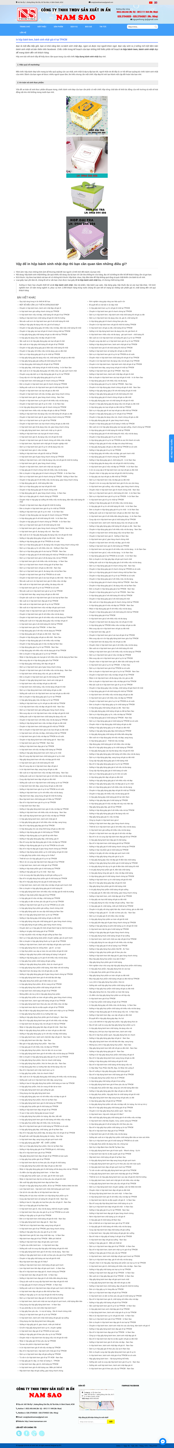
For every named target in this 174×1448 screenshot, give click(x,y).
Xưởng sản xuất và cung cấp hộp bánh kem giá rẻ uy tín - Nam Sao (114, 1362)
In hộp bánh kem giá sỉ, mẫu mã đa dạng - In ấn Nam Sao (111, 552)
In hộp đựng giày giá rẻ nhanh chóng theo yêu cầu (108, 321)
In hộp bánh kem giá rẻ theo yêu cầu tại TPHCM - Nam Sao (111, 1368)
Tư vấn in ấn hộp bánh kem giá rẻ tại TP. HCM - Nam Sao (41, 1357)
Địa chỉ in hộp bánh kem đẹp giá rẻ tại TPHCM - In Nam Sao (112, 1332)
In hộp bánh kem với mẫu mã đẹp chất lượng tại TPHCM (41, 749)
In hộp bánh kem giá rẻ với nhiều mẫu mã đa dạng (108, 1134)
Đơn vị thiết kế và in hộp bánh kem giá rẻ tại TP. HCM (109, 1223)
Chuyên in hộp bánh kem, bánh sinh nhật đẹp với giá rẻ (40, 308)
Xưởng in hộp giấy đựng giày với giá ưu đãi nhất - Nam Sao (42, 538)
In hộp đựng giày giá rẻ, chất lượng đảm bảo (36, 483)
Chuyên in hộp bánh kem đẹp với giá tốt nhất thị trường (40, 505)
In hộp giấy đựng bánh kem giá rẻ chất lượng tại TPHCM (41, 1103)
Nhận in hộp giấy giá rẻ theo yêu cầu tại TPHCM (38, 1341)
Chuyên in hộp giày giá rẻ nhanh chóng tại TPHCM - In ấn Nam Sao (45, 521)
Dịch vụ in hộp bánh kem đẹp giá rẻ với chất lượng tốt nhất (41, 1298)
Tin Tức (103, 27)
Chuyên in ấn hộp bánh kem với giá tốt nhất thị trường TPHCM (112, 324)
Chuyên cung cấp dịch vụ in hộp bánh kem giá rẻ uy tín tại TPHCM (114, 341)
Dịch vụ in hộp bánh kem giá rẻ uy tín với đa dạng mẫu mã (41, 447)
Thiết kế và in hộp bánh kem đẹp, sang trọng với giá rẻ (40, 1225)
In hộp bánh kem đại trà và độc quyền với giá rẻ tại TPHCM (42, 1007)
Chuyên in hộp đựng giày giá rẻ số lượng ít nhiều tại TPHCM (111, 424)
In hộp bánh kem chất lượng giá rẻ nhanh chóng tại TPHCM (42, 381)
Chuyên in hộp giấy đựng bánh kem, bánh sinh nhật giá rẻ (41, 680)
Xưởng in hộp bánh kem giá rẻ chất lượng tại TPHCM (109, 546)
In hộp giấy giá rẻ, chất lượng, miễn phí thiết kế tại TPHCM (111, 906)
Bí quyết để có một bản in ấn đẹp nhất (103, 305)
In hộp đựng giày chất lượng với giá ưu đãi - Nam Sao (109, 708)
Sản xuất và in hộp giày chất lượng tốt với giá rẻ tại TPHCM (42, 344)
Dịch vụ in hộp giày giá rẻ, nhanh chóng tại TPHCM (39, 496)
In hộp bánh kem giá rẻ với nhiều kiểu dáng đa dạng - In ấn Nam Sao (115, 516)
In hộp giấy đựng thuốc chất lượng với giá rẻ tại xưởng (109, 936)
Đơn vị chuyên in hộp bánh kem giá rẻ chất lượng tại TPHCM (42, 677)
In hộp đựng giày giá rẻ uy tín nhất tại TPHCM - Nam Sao (110, 384)
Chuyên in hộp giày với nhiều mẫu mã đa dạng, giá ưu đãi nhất (43, 351)
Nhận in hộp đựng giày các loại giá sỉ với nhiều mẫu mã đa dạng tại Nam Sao (48, 657)
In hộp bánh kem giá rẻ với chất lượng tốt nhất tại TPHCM (110, 348)
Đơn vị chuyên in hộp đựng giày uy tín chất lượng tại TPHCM (112, 704)
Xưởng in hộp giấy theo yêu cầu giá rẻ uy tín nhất (38, 1232)
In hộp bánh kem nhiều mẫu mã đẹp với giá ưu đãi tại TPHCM (43, 410)
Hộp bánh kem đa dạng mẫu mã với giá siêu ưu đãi (39, 971)
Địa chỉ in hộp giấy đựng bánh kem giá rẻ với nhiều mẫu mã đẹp (44, 1020)
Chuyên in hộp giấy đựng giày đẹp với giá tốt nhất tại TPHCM (112, 790)
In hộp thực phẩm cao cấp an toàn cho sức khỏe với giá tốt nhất (43, 951)
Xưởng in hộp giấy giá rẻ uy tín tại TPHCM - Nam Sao (109, 1210)
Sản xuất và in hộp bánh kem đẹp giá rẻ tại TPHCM (39, 601)
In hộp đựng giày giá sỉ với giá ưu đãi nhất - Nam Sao (40, 634)
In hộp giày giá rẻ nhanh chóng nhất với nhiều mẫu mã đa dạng (43, 470)
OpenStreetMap (101, 1409)
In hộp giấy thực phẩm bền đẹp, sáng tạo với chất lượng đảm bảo (113, 1088)
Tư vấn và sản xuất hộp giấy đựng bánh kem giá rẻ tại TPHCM (112, 1170)
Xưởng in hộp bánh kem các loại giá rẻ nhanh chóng (39, 433)
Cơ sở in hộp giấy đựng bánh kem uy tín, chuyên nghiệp (40, 1328)
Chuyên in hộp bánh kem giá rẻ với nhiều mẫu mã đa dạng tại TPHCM (46, 617)
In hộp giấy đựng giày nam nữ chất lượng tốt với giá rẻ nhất (111, 400)
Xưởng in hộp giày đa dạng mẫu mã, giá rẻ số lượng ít (40, 324)
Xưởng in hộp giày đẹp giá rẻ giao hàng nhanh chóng (109, 932)
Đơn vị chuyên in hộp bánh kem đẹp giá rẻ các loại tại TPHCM (112, 1322)
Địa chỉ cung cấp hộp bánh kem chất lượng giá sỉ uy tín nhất (42, 756)
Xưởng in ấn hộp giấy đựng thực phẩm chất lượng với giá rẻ (111, 1055)
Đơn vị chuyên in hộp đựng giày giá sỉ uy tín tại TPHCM (40, 697)
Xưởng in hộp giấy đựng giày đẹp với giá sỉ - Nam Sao (109, 1038)
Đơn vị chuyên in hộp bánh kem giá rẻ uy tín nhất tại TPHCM (42, 508)
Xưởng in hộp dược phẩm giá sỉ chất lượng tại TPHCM (40, 868)
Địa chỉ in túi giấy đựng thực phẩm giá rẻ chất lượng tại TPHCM (43, 878)
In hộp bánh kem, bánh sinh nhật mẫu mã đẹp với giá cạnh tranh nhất (46, 885)
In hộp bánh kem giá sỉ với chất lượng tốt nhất (37, 763)
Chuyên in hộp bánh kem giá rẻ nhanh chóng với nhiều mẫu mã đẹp (45, 440)
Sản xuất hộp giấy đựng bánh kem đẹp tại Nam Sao (39, 1182)
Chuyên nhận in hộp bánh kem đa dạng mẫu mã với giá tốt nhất (43, 1337)
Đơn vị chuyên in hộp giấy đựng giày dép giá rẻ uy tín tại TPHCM (44, 1057)
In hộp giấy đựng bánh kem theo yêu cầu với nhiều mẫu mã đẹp (43, 1004)
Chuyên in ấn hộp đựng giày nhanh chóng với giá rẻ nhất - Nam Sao (114, 387)
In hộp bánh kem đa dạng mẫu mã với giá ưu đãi (107, 642)
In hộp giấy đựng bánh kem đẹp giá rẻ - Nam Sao (38, 1222)
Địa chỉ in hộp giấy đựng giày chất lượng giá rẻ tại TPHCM (111, 1107)
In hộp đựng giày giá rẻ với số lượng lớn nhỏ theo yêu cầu (110, 1124)
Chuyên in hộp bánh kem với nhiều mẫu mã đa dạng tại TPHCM (43, 720)
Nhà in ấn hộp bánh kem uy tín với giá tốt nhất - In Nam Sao (111, 1316)
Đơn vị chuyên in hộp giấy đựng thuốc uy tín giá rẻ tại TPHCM (43, 941)
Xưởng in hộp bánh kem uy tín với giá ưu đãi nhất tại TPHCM (42, 703)
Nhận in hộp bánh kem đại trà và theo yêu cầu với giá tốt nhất (43, 1179)
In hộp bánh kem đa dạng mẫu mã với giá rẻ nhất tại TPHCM (42, 1024)
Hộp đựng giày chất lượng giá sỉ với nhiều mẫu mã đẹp (109, 744)
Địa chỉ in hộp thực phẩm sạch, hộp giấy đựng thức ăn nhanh (112, 1035)
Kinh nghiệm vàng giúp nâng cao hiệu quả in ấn (107, 301)
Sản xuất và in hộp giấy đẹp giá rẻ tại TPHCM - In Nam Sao (111, 1276)
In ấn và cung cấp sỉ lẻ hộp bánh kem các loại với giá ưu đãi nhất (113, 470)
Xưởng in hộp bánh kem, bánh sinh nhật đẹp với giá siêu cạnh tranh (45, 944)
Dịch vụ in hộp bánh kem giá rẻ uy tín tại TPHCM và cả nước (112, 354)
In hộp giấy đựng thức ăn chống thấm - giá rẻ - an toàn (40, 948)
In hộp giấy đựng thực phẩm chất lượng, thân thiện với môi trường (44, 967)
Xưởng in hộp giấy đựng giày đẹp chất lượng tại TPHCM (110, 731)
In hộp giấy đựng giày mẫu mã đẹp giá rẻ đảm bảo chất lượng (112, 860)
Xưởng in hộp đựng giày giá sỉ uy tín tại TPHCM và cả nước (42, 845)
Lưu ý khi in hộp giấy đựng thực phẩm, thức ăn (106, 982)
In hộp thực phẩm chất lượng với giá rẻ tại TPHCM (108, 1002)
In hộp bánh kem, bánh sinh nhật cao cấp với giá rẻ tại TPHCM (112, 939)
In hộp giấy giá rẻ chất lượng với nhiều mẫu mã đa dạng (110, 1226)
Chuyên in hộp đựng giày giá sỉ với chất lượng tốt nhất (109, 599)
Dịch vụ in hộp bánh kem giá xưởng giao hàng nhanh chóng (42, 710)
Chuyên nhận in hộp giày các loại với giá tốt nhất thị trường (111, 473)
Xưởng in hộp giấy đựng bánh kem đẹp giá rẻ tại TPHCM (110, 1329)
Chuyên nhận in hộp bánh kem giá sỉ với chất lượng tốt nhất (42, 611)
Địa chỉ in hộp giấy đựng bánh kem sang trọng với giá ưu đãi (111, 1058)
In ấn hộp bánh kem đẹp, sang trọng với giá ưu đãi (38, 769)
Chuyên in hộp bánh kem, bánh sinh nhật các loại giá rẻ (40, 466)
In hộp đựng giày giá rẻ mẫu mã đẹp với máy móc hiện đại (111, 803)
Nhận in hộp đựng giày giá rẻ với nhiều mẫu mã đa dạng (110, 609)
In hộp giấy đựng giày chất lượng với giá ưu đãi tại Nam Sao (111, 711)
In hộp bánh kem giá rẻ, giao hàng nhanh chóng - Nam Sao (42, 397)
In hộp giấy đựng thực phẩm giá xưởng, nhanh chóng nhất (41, 908)
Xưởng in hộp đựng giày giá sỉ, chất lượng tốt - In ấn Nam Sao (112, 460)
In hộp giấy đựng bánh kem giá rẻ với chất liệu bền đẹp (40, 977)
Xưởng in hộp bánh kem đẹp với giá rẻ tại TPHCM (38, 1110)
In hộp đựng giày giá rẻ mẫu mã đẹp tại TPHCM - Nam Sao (111, 605)
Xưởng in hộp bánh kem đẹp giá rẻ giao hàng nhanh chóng (111, 1213)
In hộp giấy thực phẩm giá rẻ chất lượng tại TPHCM (39, 1106)
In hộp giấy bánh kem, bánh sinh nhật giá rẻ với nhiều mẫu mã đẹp (114, 1180)
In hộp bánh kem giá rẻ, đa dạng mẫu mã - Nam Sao (39, 531)
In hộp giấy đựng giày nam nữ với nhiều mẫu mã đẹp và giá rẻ (43, 1096)
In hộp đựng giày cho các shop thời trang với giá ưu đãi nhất (42, 829)
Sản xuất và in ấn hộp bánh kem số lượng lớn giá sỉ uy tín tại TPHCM (115, 338)
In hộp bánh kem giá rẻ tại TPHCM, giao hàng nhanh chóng (42, 1228)
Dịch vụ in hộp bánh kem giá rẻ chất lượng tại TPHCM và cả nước (113, 1140)
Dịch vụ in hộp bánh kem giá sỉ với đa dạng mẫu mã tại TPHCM (43, 558)
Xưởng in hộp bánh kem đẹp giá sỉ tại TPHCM (37, 746)
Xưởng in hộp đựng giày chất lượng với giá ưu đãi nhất (40, 918)
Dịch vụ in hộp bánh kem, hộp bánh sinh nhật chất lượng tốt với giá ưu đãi (117, 315)
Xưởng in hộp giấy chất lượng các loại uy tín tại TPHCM (110, 1269)
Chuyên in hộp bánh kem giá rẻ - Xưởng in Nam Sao (109, 536)
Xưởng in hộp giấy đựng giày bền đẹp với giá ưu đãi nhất (110, 1091)
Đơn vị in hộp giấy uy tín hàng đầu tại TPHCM (106, 1289)
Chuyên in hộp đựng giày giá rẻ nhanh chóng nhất (38, 490)
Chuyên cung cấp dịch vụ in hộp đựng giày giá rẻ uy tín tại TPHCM (44, 374)
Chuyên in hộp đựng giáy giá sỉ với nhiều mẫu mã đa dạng (111, 579)
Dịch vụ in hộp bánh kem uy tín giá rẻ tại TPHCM (38, 420)
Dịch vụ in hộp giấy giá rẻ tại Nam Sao (34, 1205)
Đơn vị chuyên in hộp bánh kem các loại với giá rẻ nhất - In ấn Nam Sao (116, 377)
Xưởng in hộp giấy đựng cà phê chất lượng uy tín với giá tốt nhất (113, 926)
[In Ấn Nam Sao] (27, 14)
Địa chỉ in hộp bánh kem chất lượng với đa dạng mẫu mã (110, 1064)
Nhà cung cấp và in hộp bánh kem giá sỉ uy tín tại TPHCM (111, 658)
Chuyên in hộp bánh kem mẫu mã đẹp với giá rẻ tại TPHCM (111, 675)
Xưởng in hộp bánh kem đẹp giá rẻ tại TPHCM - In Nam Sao (111, 1273)
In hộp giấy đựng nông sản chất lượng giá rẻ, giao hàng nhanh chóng (45, 921)
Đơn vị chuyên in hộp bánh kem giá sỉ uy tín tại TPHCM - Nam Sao (114, 671)
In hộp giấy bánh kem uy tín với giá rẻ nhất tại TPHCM (109, 308)
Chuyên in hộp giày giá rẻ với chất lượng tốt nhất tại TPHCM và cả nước (46, 555)
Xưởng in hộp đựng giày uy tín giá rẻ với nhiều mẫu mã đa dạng (43, 958)
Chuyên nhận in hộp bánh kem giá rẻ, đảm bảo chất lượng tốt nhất (114, 661)
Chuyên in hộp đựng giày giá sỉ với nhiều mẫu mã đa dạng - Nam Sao (115, 529)
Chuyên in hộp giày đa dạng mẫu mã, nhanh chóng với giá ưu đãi (113, 417)
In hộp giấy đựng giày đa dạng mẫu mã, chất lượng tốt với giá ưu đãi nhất (47, 357)
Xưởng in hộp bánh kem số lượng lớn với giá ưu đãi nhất (110, 351)
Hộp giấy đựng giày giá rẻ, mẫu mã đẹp (104, 817)
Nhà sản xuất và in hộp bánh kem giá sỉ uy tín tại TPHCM (41, 591)
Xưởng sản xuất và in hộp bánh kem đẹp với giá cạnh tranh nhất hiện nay (47, 1288)
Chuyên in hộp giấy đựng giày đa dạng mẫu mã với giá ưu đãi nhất (114, 404)
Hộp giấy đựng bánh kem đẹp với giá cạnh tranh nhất (109, 1279)
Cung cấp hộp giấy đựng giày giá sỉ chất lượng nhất (108, 761)
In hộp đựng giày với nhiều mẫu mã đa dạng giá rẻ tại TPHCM (43, 650)
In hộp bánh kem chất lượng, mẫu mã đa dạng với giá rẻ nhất (42, 687)
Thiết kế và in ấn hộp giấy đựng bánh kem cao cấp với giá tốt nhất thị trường (117, 1177)
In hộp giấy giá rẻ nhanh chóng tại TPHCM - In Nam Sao (41, 1285)
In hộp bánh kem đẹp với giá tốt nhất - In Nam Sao (38, 1275)
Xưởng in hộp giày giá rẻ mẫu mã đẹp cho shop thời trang (110, 443)
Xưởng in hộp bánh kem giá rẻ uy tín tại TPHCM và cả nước (42, 905)
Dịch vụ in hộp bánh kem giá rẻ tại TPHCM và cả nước (109, 668)
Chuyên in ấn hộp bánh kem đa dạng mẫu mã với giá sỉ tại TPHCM (114, 361)
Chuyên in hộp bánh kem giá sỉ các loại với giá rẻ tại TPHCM (112, 635)
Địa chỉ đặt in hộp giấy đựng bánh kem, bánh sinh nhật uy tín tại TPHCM (47, 1010)
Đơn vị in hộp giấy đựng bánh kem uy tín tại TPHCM (39, 915)
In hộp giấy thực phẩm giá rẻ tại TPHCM (35, 1159)
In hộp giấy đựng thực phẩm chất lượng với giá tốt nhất (40, 987)
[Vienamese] (150, 2)
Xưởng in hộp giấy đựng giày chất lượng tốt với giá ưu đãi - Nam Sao (115, 526)
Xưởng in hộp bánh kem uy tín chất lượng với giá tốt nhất (110, 879)
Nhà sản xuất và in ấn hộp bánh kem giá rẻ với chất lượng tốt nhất (44, 321)
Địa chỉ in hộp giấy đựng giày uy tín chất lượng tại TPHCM (111, 747)
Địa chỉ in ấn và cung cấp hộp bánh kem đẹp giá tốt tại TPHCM (112, 837)
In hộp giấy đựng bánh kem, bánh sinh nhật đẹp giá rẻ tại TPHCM (114, 1173)
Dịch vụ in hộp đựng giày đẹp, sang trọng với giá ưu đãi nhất (111, 757)
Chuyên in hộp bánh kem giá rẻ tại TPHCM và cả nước (40, 574)
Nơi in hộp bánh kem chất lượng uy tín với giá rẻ (107, 1216)
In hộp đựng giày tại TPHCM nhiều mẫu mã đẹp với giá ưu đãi (112, 625)
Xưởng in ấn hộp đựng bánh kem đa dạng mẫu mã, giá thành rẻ (113, 331)
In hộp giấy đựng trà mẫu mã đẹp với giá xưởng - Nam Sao (111, 903)
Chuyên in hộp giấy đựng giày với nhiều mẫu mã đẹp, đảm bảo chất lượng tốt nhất (50, 328)
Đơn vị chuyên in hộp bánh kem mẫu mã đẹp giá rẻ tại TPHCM (112, 681)
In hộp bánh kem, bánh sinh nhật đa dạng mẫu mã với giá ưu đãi (113, 523)
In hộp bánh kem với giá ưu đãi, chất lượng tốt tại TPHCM (110, 328)
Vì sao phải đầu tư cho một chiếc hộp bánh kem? (38, 1308)
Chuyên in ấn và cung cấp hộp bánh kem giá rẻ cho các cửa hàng (114, 483)
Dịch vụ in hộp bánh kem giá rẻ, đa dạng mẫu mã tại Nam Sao (43, 571)
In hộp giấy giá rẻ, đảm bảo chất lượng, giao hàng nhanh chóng (113, 893)
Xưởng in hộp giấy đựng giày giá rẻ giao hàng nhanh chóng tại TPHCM (46, 974)
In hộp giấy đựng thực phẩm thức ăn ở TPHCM (106, 1078)
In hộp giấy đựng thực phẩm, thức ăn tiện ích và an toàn (41, 1050)
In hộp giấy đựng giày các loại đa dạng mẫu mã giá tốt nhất (111, 751)
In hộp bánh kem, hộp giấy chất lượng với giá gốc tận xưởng (111, 1233)
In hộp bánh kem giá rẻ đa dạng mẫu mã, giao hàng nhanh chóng (44, 427)
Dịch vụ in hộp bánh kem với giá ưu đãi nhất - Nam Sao (40, 568)
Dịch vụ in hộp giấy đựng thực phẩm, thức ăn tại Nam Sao (41, 1146)
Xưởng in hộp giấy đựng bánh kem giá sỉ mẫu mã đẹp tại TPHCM (44, 809)
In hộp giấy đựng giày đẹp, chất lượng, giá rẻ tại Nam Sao (41, 1129)
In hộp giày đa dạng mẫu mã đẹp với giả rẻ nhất (38, 338)
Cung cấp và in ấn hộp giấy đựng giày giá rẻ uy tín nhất (40, 377)
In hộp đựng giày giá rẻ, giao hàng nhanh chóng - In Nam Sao (43, 493)
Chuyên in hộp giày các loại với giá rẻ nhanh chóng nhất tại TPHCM (45, 331)
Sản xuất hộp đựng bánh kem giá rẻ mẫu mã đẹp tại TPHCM (42, 815)
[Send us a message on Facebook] (162, 1441)
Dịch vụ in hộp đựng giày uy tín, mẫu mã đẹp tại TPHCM (110, 714)
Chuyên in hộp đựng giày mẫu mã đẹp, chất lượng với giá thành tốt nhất (116, 688)
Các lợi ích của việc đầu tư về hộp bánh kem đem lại (39, 1192)
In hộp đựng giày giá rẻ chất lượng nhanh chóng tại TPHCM (111, 876)
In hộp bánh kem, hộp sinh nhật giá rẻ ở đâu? (106, 1114)
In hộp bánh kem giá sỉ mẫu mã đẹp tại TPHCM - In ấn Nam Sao (113, 466)
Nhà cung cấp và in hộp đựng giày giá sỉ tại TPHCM (39, 660)
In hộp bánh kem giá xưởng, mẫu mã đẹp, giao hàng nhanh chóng (114, 486)
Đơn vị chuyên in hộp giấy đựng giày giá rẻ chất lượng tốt (41, 888)
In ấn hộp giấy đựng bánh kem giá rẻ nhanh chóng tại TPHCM (43, 407)
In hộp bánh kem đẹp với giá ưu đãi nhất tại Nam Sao (40, 1291)
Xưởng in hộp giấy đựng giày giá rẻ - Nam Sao (106, 1051)
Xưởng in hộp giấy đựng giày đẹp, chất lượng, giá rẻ (39, 839)
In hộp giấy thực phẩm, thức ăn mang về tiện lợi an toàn (40, 1086)
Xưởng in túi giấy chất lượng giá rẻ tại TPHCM (37, 931)
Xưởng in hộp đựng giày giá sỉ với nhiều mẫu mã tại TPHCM (111, 810)
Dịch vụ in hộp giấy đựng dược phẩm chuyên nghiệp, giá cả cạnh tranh (46, 938)
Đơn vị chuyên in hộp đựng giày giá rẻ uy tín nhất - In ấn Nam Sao (114, 509)
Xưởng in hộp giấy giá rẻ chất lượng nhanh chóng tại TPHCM (112, 846)
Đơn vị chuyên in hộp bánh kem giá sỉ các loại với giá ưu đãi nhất (44, 730)
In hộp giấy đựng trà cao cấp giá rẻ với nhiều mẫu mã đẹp (111, 942)
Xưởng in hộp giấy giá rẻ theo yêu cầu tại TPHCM (107, 1253)
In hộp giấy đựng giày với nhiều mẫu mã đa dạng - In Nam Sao (112, 1005)
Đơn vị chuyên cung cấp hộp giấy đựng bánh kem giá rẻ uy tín (112, 1352)
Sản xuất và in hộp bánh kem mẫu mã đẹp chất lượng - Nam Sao (44, 773)
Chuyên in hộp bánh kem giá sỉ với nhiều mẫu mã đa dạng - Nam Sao (46, 670)
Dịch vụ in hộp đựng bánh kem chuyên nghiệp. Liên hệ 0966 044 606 (115, 1187)
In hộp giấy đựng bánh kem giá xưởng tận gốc (37, 1090)
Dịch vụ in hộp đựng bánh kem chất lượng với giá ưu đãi (40, 690)
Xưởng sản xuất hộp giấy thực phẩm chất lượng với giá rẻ (110, 985)
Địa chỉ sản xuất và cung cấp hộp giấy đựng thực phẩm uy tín (112, 1025)
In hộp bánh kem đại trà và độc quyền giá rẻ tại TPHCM (110, 1154)
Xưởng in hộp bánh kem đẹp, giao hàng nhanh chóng (109, 823)
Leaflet (87, 1409)
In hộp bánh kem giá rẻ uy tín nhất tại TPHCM (106, 500)
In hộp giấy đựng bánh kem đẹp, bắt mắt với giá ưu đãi (109, 1283)
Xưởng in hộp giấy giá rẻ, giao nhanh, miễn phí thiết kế (40, 1324)
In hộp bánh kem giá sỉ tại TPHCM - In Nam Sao (38, 627)
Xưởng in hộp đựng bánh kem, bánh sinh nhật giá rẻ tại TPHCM (113, 344)
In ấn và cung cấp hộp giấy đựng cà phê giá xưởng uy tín (41, 875)
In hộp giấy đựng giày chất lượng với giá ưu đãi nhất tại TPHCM (43, 334)
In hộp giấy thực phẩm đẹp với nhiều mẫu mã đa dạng (40, 1123)
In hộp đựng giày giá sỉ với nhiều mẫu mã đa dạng (108, 381)
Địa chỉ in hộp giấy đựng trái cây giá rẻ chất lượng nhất (40, 882)
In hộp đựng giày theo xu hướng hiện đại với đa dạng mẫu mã (43, 1067)
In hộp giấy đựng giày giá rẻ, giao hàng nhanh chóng (109, 420)
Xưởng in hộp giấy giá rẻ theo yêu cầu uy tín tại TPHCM (40, 1334)
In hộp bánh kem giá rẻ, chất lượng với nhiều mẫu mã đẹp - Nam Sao (115, 1266)
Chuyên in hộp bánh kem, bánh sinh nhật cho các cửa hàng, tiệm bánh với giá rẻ (119, 1325)
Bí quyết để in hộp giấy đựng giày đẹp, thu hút (106, 1018)
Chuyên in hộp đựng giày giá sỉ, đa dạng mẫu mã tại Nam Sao (112, 585)
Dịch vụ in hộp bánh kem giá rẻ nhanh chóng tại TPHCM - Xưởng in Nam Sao (49, 476)
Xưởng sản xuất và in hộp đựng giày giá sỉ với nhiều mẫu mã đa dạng (115, 562)
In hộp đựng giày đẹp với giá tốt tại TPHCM (105, 1101)
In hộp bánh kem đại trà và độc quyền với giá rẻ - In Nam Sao (112, 1200)
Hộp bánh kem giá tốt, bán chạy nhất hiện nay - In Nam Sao (42, 1235)
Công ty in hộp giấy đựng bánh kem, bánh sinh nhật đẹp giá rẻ (112, 1335)
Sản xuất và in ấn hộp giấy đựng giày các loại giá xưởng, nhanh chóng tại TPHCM (120, 427)
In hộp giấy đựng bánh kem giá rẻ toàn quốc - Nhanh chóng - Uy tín (114, 1150)
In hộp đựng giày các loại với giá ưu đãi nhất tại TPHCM (110, 407)
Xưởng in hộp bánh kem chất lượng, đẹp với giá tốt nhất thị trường (114, 1286)
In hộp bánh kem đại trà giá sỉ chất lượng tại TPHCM (109, 929)
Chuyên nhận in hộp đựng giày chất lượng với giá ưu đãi (110, 724)
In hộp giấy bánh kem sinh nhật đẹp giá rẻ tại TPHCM (109, 1309)
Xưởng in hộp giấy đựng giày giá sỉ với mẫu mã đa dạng (110, 767)
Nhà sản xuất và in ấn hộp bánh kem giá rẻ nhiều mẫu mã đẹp (43, 581)
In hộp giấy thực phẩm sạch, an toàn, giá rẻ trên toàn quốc (42, 1176)
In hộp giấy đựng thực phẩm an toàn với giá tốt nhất (108, 919)
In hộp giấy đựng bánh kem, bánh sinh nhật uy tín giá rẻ (41, 430)
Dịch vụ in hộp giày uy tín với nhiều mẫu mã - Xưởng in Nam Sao (44, 548)
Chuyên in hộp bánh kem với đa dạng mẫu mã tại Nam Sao (111, 533)
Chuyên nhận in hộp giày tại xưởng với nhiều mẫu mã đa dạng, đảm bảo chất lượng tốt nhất (52, 501)
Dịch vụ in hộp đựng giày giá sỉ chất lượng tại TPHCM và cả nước (113, 721)
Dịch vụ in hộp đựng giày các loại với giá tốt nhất (38, 486)
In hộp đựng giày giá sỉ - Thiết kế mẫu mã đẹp (106, 741)
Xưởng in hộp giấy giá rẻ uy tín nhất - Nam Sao (37, 872)
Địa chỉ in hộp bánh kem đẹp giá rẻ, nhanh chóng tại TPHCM (42, 1271)
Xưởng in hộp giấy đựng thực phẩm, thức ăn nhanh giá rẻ (41, 964)
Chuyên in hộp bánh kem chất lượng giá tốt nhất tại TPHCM (42, 726)
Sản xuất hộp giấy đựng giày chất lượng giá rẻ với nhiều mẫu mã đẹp (115, 1117)
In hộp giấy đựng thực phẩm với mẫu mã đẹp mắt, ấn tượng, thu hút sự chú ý (118, 1104)
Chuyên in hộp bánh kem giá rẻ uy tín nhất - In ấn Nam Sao (42, 404)
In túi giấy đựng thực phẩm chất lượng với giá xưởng (108, 889)
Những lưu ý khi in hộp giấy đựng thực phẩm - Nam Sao (110, 1045)
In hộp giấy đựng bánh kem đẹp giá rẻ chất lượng (107, 840)
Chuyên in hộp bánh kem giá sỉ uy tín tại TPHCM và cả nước (112, 701)
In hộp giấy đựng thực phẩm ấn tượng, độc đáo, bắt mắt (41, 1116)
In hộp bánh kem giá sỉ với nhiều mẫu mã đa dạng (108, 618)
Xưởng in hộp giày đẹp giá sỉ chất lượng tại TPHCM (108, 800)
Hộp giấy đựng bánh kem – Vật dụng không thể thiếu (109, 1359)
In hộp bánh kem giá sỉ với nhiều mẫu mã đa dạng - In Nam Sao (44, 561)
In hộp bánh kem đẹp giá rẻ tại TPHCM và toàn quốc (39, 1331)
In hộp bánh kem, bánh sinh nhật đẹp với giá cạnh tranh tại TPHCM (114, 1256)
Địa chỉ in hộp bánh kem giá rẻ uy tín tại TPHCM (38, 802)
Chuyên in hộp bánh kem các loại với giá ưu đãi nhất (39, 390)
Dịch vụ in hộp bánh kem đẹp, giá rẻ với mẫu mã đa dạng (110, 1259)
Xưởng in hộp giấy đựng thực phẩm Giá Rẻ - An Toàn (109, 949)
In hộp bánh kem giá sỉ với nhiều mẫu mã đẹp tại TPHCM (110, 698)
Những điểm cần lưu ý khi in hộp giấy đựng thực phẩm (40, 994)
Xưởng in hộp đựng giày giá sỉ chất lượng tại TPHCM (39, 832)
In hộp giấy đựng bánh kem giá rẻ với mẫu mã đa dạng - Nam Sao (44, 1252)
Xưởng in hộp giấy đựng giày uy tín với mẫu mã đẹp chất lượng (43, 1034)
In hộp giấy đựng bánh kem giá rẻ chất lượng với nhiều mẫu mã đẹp (45, 1119)
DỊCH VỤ (74, 27)
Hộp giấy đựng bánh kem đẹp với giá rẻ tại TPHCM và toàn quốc (44, 1156)
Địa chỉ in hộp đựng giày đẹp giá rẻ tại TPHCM (37, 825)
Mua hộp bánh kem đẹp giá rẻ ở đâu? (34, 1262)
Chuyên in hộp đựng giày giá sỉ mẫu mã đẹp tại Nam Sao (41, 644)
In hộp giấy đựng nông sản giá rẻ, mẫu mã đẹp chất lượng (111, 873)
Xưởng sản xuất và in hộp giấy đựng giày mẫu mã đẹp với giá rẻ (43, 621)
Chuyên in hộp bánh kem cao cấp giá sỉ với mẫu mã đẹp (110, 833)
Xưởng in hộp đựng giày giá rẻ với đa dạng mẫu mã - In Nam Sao (113, 1012)
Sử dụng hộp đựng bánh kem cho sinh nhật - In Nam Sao (110, 1193)
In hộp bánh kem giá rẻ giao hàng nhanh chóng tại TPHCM (42, 457)
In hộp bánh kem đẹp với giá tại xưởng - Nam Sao (108, 1240)
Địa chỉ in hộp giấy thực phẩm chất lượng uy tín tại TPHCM (111, 1127)
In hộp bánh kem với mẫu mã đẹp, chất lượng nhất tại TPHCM (43, 733)
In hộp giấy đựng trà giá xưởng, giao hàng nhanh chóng (40, 925)
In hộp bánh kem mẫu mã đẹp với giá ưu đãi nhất (38, 683)
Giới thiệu (41, 27)
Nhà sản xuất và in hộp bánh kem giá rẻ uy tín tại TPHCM (110, 685)
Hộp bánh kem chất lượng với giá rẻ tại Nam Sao (107, 1157)
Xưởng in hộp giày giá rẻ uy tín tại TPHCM (105, 450)
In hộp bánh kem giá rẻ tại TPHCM (102, 998)
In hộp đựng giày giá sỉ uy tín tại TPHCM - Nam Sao (39, 647)
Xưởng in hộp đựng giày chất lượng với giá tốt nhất (108, 1061)
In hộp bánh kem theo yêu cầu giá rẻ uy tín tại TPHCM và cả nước (44, 1212)
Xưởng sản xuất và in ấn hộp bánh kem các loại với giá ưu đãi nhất (44, 693)
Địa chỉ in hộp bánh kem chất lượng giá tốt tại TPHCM (109, 843)
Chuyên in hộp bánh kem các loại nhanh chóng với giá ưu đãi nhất (44, 424)
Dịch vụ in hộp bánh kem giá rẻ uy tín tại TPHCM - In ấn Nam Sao (114, 496)
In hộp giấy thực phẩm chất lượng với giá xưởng (37, 961)
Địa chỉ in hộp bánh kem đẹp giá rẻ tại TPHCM (106, 1131)
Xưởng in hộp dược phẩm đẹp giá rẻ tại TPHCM (37, 895)
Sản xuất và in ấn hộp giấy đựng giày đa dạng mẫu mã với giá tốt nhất (46, 535)
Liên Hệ (23, 33)
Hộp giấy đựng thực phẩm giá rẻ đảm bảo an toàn (38, 981)
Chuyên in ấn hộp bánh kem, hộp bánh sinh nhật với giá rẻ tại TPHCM (115, 364)
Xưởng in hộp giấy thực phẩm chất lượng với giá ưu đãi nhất (111, 988)
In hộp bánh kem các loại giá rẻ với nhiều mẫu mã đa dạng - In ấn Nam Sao (117, 549)
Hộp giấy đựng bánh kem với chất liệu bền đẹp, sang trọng (111, 1041)
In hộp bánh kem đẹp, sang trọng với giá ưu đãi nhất (39, 594)
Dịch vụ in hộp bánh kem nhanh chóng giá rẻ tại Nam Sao (41, 564)
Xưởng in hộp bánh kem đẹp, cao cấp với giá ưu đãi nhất (110, 1015)
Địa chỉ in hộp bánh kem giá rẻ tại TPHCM (35, 1152)
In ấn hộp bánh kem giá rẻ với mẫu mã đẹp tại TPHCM (40, 1347)
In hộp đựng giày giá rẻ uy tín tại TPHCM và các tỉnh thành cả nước (114, 440)
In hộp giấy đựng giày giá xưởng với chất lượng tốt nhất (40, 361)
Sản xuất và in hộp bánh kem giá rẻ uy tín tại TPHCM (39, 604)
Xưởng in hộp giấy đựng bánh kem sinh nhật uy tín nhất (40, 753)
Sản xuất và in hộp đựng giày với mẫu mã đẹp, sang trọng (111, 737)
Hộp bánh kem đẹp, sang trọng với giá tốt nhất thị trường (41, 796)
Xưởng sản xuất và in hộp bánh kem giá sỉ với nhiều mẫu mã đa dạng (46, 776)
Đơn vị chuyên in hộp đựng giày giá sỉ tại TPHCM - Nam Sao (112, 589)
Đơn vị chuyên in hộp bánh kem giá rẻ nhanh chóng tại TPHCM (43, 384)
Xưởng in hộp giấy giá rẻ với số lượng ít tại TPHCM (108, 946)
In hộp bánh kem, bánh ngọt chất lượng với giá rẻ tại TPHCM (42, 1001)
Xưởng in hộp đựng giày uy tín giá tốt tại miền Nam (39, 835)
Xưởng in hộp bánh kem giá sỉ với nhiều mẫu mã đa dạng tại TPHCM (115, 651)
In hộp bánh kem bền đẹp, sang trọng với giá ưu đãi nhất (41, 786)
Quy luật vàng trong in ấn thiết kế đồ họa (35, 301)
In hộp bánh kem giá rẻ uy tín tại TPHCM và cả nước (39, 588)
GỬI (110, 1422)
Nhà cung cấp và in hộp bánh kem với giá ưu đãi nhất (109, 628)
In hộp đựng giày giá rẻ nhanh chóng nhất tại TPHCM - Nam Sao (113, 582)
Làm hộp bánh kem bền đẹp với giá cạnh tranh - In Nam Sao (42, 1268)
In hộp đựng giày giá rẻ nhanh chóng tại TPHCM (107, 457)
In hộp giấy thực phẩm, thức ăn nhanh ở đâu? (37, 1073)
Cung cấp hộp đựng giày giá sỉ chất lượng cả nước (108, 770)
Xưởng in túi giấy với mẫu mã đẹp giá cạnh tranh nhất (109, 853)
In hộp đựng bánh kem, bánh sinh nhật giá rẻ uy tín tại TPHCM (112, 1312)
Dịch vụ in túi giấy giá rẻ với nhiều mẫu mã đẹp (106, 916)
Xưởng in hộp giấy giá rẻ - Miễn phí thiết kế (105, 1243)
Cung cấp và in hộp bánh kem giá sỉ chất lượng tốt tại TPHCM (112, 519)
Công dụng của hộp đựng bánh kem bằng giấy (37, 1321)
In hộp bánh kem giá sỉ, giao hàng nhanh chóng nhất (109, 539)
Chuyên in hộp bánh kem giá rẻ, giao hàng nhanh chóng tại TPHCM (45, 417)
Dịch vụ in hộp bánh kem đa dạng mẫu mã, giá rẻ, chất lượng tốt (113, 318)
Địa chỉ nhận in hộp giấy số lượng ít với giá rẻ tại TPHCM (110, 1236)
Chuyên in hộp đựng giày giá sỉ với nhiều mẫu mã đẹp (40, 640)
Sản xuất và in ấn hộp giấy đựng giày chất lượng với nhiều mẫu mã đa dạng (48, 1076)
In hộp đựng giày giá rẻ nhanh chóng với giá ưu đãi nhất (110, 397)
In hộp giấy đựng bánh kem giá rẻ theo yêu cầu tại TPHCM (111, 1084)
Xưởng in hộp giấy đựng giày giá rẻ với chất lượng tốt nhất (111, 394)
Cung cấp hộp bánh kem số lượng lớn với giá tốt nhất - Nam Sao (44, 1199)
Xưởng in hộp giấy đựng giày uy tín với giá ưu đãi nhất (109, 727)
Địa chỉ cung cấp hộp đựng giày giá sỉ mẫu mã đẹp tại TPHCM (43, 842)
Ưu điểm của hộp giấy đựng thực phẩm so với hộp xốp (109, 995)
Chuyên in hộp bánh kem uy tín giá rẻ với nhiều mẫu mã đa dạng (44, 400)
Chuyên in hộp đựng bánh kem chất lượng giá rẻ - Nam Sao (42, 740)
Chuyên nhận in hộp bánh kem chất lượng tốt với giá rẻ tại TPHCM (114, 357)
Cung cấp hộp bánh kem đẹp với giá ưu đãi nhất (38, 779)
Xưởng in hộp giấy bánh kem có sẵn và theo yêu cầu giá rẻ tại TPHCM (46, 1255)
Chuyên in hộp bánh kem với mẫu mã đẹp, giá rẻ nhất (109, 542)
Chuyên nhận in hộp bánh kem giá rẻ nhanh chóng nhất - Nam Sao (114, 490)
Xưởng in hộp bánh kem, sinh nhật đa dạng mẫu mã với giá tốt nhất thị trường (49, 460)
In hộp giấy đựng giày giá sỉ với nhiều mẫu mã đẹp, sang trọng (43, 822)
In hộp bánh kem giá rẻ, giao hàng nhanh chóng (38, 463)
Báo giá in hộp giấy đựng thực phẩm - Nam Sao (37, 1043)
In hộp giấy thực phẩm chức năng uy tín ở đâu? (37, 855)
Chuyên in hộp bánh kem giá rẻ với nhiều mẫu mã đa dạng (42, 614)
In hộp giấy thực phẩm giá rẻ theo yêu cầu (105, 972)
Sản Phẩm (58, 27)
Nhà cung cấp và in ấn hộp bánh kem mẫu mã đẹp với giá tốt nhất (44, 713)
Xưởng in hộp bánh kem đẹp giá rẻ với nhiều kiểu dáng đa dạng (43, 1278)
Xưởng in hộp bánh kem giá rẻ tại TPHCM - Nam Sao (109, 371)
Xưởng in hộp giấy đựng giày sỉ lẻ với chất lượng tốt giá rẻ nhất (112, 390)
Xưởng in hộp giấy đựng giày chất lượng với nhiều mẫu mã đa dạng (114, 754)
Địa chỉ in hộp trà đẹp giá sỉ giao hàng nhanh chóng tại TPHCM (43, 849)
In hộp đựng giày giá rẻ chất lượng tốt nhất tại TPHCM (109, 430)
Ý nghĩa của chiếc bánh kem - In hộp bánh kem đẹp (39, 1245)
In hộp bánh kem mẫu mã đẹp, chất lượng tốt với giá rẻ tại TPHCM (44, 315)
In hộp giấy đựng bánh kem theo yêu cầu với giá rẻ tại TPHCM (112, 1183)
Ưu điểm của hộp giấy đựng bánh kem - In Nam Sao (39, 1172)
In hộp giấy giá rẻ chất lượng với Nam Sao (105, 1220)
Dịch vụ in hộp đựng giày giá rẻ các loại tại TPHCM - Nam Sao (43, 551)
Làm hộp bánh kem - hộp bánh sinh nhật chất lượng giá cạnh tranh (45, 1189)
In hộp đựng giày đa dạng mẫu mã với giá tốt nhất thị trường (111, 463)
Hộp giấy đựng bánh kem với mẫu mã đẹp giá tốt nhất (40, 759)
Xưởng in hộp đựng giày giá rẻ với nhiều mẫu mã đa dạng (110, 503)
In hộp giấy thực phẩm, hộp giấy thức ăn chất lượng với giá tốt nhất (114, 1094)
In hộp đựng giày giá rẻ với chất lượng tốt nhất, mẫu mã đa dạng (113, 433)
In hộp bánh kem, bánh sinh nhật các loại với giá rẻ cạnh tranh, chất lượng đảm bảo (51, 1301)
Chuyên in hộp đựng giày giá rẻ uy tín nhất (105, 437)
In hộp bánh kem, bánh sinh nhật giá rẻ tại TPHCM (39, 865)
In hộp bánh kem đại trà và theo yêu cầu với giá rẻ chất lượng (43, 1162)
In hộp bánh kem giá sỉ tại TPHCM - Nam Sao (37, 743)
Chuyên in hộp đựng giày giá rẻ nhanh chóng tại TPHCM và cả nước (115, 569)
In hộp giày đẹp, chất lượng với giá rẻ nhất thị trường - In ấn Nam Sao (46, 367)
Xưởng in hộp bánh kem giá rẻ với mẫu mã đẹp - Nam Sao (111, 1342)
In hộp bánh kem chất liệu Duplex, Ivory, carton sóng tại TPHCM (113, 1121)
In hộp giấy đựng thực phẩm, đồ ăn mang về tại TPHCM (41, 984)
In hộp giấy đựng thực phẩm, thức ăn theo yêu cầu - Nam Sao (43, 1063)
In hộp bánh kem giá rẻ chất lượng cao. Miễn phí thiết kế (41, 1367)
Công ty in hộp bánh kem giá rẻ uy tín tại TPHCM (38, 1314)
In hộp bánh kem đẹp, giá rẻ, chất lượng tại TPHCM (39, 1364)
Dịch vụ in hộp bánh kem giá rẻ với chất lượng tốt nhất (40, 525)
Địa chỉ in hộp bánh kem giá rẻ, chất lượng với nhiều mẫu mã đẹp (113, 1299)
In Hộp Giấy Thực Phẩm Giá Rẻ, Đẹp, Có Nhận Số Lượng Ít (111, 1068)
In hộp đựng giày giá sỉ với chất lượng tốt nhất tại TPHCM (110, 595)
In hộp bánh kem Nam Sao (30, 806)
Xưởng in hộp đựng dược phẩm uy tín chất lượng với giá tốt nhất (43, 852)
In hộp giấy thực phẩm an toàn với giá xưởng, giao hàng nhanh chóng (46, 997)
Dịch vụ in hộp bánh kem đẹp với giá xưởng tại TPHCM (40, 1354)
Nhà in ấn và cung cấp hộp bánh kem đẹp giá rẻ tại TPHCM (42, 862)
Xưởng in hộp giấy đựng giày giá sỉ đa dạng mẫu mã (109, 813)
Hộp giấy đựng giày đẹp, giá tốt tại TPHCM (105, 807)
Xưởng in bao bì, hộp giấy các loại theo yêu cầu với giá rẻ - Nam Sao (45, 1202)
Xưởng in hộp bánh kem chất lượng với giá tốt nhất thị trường (42, 318)
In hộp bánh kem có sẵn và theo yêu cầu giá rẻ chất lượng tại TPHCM (115, 1296)
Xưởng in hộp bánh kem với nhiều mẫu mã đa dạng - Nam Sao (43, 812)
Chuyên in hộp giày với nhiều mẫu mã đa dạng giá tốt (109, 794)
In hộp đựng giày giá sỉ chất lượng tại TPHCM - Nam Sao (110, 718)
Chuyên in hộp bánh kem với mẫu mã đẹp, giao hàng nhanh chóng (45, 394)
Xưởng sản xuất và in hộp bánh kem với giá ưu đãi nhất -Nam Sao (114, 513)
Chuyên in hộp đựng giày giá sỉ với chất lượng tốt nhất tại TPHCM (113, 612)
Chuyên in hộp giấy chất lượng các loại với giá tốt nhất (40, 1258)
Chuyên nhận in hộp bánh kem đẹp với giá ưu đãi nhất (109, 1190)
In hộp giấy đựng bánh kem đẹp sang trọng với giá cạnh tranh (112, 1160)
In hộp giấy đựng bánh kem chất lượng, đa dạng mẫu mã (110, 1028)
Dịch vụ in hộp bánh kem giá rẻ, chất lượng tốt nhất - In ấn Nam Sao (114, 493)
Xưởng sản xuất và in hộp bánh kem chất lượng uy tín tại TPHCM (44, 782)
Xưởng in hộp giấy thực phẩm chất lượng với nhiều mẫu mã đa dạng (114, 1008)
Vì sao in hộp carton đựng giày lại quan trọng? (37, 1113)
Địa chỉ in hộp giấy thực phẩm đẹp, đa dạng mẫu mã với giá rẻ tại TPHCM (47, 1133)
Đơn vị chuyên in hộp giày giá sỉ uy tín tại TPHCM (38, 654)
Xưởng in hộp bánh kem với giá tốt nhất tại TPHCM (39, 453)
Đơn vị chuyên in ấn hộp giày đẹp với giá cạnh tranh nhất (110, 559)
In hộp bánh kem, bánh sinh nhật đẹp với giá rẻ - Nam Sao (111, 1345)
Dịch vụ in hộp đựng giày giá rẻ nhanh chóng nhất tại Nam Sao (112, 572)
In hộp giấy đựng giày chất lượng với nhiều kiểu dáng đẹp (110, 734)
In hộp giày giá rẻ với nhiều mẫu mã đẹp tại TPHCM (39, 1047)
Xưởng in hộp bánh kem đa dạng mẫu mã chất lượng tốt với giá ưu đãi (46, 414)
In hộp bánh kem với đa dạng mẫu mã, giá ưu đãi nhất (40, 673)
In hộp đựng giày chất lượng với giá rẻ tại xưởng (107, 1081)
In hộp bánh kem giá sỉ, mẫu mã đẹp (33, 450)
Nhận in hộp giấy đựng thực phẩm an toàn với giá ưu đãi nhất (43, 1030)
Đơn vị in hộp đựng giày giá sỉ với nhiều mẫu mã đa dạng (110, 787)
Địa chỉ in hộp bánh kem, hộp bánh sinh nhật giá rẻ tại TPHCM (43, 1351)
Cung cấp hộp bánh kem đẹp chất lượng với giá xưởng (109, 1230)
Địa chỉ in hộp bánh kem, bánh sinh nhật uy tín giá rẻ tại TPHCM (113, 1249)
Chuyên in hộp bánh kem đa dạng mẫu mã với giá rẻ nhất (110, 622)
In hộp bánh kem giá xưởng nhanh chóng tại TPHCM (39, 311)
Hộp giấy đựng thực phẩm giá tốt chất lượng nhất (107, 886)
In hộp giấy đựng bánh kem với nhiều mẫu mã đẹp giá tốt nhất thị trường (47, 891)
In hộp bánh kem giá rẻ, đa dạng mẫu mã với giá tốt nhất (41, 437)
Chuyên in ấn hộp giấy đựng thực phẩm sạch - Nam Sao (110, 1111)
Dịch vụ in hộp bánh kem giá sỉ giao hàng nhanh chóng (40, 667)
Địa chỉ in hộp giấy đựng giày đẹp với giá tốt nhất (107, 883)
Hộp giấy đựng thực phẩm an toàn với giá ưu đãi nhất (109, 975)
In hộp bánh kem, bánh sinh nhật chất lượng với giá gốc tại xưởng (44, 1318)
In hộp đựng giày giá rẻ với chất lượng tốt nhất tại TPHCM (110, 691)
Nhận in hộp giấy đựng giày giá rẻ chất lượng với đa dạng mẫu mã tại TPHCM (49, 1169)
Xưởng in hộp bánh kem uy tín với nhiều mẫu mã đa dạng (41, 792)
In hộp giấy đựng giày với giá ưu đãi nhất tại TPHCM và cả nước (113, 447)
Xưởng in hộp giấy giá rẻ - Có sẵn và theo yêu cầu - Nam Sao (112, 912)
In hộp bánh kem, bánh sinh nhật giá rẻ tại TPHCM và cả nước (112, 1355)
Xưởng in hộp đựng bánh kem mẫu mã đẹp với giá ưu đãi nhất (43, 723)
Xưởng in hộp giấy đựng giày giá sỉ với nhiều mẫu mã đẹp (110, 780)
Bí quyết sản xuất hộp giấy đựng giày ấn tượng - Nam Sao (41, 1136)
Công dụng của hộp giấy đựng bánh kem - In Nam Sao (40, 1304)
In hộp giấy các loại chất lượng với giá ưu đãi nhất (107, 899)
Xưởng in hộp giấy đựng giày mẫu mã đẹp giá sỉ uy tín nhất (111, 784)
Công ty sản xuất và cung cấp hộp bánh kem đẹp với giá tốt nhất (44, 1281)
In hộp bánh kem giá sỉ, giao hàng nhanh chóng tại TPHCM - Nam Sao (46, 528)
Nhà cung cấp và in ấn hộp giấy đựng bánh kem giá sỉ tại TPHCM (113, 638)
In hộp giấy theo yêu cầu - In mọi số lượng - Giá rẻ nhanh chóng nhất (45, 1311)
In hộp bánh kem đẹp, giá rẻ (99, 632)
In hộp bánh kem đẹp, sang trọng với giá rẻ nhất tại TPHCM (111, 367)
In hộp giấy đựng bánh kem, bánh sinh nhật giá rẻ (38, 819)
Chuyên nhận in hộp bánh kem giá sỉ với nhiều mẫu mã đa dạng (113, 645)
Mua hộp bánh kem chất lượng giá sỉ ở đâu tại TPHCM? (40, 799)
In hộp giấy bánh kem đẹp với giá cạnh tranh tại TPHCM (110, 1167)
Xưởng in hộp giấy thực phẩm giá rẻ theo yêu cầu (107, 952)
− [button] (82, 1395)
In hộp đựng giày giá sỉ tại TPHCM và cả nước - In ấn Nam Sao (113, 556)
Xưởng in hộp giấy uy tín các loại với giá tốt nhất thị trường (41, 1295)
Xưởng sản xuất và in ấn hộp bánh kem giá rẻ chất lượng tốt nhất (44, 387)
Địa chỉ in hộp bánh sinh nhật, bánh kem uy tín (37, 1070)
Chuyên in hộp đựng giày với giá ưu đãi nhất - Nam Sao (40, 637)
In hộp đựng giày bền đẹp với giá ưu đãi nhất (106, 777)
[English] (155, 2)
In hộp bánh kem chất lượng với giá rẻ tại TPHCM (38, 991)
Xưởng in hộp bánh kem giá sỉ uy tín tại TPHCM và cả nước (42, 789)
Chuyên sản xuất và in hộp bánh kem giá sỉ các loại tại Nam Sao (44, 597)
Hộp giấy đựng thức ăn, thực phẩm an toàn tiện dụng (109, 992)
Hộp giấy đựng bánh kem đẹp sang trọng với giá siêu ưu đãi (111, 1098)
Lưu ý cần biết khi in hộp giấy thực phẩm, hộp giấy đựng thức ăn (113, 1022)
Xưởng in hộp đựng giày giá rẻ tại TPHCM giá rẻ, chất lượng (42, 1149)
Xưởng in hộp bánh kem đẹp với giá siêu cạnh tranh (39, 1242)
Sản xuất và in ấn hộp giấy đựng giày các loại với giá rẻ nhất (42, 341)
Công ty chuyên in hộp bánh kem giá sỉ (103, 820)
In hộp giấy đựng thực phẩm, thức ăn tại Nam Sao (38, 1100)
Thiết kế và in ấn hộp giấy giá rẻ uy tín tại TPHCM (38, 858)
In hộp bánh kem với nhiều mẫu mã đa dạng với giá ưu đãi (111, 694)
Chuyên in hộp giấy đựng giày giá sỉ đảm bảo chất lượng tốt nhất (44, 348)
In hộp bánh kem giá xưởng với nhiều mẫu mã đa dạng (109, 830)
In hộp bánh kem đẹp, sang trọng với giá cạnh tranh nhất (41, 1139)
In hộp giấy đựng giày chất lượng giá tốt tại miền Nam (109, 797)
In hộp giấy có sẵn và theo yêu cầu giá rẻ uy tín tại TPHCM (42, 901)
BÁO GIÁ (88, 27)
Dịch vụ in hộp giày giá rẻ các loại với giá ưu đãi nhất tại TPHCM (113, 410)
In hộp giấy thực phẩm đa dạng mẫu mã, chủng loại (108, 1144)
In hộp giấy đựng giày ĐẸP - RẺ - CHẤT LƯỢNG (38, 1143)
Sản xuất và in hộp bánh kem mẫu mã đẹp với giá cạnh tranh (42, 607)
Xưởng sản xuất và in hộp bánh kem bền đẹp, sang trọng (41, 1080)
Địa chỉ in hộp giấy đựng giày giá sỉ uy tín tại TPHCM (109, 764)
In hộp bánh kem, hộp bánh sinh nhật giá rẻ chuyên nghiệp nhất (44, 443)
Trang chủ (25, 27)
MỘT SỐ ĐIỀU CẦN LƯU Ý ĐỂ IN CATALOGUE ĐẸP (39, 305)
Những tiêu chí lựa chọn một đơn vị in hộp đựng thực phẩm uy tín (44, 1195)
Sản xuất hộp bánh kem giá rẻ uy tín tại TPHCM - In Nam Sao (112, 1306)
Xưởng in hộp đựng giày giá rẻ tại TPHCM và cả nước (40, 541)
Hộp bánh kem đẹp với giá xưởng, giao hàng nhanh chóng (41, 1371)
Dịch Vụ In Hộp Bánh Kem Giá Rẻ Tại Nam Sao (107, 1147)
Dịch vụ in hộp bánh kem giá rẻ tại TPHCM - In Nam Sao (110, 1319)
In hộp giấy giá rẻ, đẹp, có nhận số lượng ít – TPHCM (40, 1361)
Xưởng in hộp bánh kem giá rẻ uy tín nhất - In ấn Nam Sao (41, 512)
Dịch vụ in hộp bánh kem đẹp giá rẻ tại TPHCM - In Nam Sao (112, 1246)
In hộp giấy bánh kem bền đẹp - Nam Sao (35, 1040)
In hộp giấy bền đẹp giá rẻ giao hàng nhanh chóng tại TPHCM (112, 922)
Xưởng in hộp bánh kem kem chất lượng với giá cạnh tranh (41, 1265)
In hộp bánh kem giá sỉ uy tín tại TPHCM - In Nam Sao (109, 665)
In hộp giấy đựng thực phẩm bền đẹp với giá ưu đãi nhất (41, 1166)
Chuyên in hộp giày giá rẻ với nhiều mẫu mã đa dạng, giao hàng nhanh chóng (49, 480)
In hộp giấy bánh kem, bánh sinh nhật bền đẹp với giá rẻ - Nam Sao (45, 1037)
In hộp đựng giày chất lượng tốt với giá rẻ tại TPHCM (39, 364)
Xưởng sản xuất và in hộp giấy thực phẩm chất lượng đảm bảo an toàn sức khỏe (119, 1137)
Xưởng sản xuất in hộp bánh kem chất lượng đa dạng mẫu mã (43, 716)
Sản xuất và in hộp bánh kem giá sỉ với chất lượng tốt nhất (111, 648)
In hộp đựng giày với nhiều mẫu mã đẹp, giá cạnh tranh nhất (112, 453)
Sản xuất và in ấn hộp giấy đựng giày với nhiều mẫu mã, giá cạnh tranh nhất (48, 371)
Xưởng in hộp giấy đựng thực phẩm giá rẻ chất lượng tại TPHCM (113, 863)
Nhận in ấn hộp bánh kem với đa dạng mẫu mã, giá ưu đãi (111, 678)
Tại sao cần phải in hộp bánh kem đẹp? (34, 1344)
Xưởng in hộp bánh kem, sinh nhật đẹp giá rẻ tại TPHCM (110, 896)
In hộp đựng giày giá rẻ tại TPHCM (102, 615)
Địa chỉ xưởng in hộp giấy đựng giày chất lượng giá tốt (109, 1071)
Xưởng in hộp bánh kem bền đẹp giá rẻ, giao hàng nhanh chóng (113, 955)
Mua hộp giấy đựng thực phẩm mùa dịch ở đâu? (107, 959)
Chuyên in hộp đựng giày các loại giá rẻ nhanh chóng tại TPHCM (44, 515)
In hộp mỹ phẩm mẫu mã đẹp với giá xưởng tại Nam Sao (41, 934)
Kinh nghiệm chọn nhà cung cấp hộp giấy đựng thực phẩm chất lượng (115, 965)
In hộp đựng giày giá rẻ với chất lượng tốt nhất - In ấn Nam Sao (43, 518)
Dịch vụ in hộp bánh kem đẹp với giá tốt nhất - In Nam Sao (111, 1207)
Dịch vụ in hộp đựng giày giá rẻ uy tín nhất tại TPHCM (40, 354)
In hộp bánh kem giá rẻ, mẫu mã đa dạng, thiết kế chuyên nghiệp (44, 1209)
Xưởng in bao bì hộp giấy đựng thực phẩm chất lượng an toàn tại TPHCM (47, 1083)
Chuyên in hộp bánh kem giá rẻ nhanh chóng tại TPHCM (110, 311)
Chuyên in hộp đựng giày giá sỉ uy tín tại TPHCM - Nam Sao (111, 592)
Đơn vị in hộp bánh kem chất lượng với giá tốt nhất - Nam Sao (43, 1219)
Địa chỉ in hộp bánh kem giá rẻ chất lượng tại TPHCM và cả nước (44, 1126)
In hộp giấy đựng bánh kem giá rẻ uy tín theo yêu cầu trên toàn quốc (115, 1164)
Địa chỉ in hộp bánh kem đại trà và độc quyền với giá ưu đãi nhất (113, 1339)
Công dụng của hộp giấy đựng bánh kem (35, 1093)
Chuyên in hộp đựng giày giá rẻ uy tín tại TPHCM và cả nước (112, 576)
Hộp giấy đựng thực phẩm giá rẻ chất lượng (105, 962)
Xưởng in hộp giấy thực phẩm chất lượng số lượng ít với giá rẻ (43, 954)
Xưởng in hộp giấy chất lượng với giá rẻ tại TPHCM (108, 1302)
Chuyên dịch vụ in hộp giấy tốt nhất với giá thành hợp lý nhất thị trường (46, 928)
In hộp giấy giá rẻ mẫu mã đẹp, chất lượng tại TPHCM (40, 898)
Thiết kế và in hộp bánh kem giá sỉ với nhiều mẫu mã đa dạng (112, 827)
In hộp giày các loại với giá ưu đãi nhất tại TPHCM (108, 476)
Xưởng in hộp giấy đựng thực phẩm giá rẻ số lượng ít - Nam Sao (44, 1017)
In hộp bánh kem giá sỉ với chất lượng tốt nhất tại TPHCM (41, 624)
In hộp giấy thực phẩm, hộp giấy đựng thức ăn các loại (109, 969)
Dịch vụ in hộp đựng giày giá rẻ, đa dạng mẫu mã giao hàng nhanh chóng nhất (49, 545)
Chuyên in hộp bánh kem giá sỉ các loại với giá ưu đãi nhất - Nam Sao (46, 578)
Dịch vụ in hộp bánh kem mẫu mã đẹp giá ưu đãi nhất (109, 480)
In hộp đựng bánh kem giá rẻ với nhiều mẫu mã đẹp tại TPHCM (113, 1197)
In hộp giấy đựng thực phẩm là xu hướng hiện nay (38, 1014)
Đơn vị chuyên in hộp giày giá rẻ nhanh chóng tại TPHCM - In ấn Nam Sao (47, 473)
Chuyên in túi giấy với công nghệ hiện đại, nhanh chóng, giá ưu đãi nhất (116, 909)
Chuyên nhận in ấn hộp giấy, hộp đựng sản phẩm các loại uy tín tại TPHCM (117, 1263)
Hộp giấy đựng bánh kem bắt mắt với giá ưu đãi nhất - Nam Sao (113, 1048)
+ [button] (82, 1392)
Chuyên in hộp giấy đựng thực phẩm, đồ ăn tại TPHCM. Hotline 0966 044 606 (49, 1186)
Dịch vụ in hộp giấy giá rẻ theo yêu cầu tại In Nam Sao (109, 1349)
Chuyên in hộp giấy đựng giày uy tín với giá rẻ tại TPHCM (110, 414)
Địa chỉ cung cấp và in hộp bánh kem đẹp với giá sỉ (39, 766)
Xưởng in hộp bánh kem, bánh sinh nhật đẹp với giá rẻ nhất (111, 374)
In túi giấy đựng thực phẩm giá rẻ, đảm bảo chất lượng (109, 870)
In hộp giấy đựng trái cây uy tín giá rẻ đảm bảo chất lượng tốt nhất (114, 866)
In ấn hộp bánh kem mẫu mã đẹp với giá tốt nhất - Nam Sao (42, 706)
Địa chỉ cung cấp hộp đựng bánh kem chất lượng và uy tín (111, 1203)
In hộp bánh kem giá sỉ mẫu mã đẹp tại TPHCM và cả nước (42, 736)
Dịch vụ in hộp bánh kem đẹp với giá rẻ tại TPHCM (108, 1292)
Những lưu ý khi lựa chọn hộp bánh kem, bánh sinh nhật (110, 1031)
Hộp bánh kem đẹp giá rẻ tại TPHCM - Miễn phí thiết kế (40, 1238)
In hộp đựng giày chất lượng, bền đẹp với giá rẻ (37, 664)
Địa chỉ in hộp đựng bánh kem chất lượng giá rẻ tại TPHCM (111, 1074)
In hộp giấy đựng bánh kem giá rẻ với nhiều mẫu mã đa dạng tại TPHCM (47, 1053)
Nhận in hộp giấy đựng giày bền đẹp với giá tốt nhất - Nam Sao (43, 1027)
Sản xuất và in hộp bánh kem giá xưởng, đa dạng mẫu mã (41, 584)
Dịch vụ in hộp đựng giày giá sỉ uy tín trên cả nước (108, 774)
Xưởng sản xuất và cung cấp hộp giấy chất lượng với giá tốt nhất (44, 1248)
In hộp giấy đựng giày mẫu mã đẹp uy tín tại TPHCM (39, 700)
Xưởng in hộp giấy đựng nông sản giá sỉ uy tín (106, 856)
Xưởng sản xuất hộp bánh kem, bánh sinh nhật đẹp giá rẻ (110, 1365)
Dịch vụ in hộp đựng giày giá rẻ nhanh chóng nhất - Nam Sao (112, 566)
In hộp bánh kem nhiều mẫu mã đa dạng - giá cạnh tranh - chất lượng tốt (116, 334)
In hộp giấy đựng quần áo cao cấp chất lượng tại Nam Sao (41, 911)
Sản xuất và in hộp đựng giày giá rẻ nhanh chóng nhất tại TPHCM (114, 602)
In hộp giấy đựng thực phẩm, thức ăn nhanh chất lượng (40, 1060)
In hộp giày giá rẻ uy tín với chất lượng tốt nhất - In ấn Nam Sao (113, 506)
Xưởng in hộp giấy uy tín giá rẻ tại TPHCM (35, 1215)
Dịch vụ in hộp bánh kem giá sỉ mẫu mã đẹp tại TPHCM (110, 655)
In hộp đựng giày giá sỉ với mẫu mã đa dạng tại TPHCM (40, 630)
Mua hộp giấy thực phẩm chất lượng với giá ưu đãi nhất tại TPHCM (114, 979)
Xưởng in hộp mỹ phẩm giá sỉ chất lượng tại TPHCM (108, 850)
